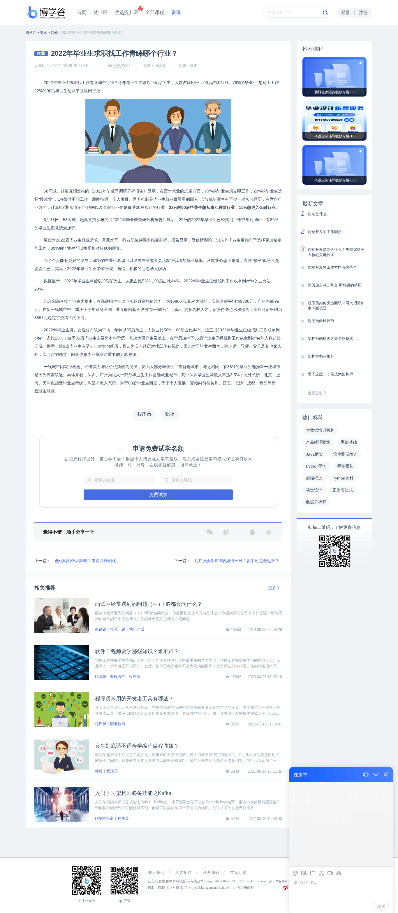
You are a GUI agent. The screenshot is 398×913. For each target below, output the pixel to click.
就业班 (101, 12)
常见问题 (117, 629)
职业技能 (117, 724)
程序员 (134, 676)
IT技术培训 (104, 818)
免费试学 (158, 494)
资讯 (176, 12)
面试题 (100, 629)
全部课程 (154, 12)
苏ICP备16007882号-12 (286, 881)
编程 (99, 771)
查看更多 (316, 393)
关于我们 (156, 872)
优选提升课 (126, 12)
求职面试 (136, 629)
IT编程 (100, 676)
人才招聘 (183, 872)
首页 (81, 12)
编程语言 (117, 676)
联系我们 (211, 872)
